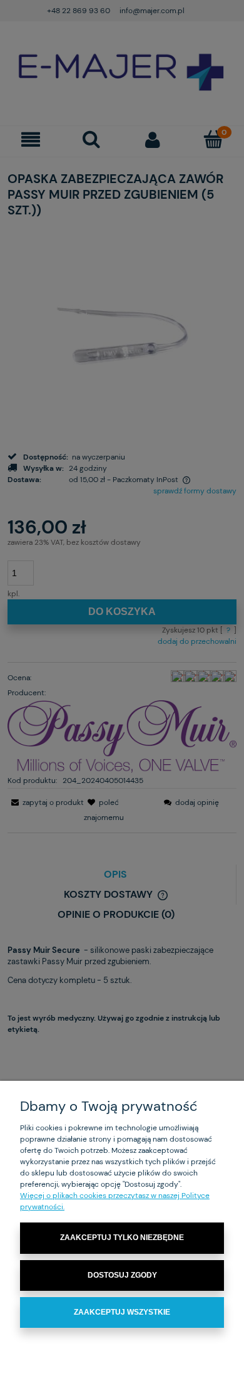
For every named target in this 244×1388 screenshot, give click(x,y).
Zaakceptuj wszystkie (122, 1312)
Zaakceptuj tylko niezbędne (122, 1237)
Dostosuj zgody (122, 1275)
